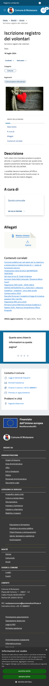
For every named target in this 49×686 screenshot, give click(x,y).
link (3, 666)
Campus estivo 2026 (12, 293)
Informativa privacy (13, 643)
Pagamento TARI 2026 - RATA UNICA (19, 284)
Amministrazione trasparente (17, 639)
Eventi (8, 576)
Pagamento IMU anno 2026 (15, 301)
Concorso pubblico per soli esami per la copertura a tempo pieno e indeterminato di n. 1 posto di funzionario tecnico (24, 265)
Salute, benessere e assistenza (22, 535)
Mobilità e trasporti (13, 513)
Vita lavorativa (11, 501)
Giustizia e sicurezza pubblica (21, 528)
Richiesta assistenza (13, 628)
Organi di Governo (12, 460)
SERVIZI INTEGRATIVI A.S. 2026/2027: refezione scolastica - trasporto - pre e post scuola (23, 289)
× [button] (46, 650)
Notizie (8, 554)
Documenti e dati (12, 482)
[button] (24, 681)
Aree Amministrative (13, 463)
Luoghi (8, 572)
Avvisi (21, 20)
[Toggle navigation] (4, 10)
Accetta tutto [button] (24, 671)
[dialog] (24, 666)
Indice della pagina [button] (15, 119)
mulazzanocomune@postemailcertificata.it (23, 603)
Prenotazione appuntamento (17, 616)
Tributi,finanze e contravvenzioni (23, 532)
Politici (8, 475)
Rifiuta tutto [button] (24, 677)
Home (5, 20)
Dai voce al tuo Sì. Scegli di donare (18, 276)
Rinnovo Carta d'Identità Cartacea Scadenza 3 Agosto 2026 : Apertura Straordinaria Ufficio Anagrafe (22, 307)
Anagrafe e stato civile (14, 494)
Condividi (8, 60)
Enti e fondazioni (12, 471)
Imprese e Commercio (14, 505)
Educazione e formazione (20, 524)
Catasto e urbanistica (14, 509)
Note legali (9, 647)
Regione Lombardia (11, 2)
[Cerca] (44, 10)
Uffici (7, 467)
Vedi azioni (21, 60)
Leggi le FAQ (10, 624)
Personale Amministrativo (16, 478)
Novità (13, 20)
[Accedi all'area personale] (39, 3)
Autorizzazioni (15, 539)
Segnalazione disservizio (15, 620)
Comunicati (10, 558)
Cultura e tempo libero (14, 498)
